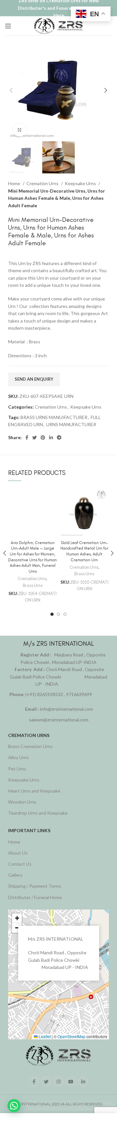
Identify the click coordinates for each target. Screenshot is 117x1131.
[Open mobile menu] (8, 25)
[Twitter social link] (34, 437)
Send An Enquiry (34, 379)
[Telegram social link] (59, 437)
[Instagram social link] (58, 1082)
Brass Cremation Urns (30, 746)
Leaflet (44, 1036)
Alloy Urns (18, 757)
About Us (18, 853)
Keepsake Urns (81, 183)
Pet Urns (17, 768)
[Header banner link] (49, 8)
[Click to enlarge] (19, 129)
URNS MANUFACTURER (71, 424)
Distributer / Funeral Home (35, 897)
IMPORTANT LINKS (29, 830)
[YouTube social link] (71, 1082)
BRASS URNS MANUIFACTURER (53, 417)
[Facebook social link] (26, 437)
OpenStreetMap (71, 1036)
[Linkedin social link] (51, 437)
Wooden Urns (22, 802)
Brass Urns (33, 585)
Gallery (15, 875)
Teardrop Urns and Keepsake (38, 813)
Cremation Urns (42, 183)
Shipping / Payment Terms (34, 886)
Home (14, 183)
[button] (17, 918)
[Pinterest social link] (43, 437)
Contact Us (20, 864)
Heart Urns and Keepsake (34, 791)
